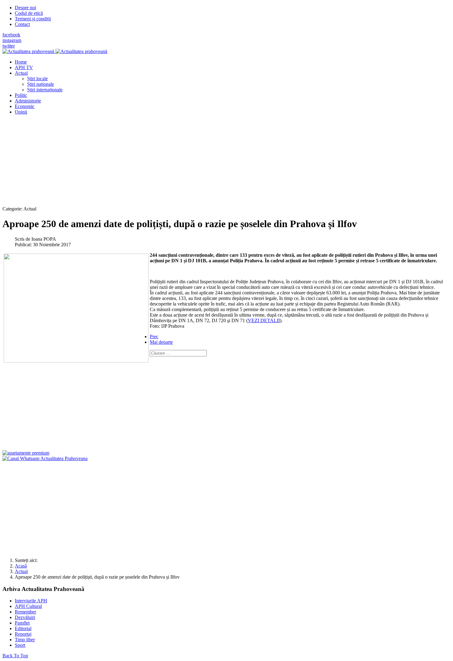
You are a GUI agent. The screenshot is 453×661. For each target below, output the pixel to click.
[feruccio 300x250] (25, 452)
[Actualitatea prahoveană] (54, 51)
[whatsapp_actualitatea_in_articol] (45, 458)
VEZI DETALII (264, 320)
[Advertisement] (187, 163)
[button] (21, 73)
